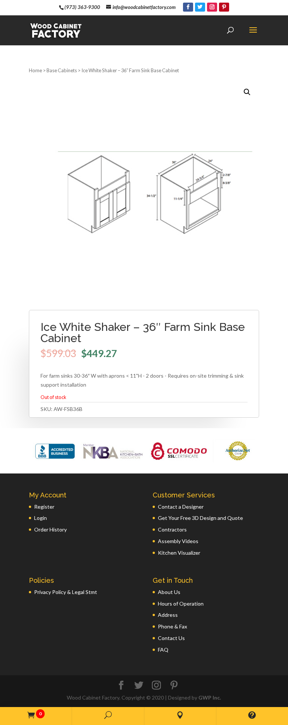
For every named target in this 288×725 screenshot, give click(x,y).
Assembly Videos (178, 541)
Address (168, 615)
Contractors (172, 529)
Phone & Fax (172, 626)
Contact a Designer (181, 506)
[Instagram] (212, 7)
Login (40, 518)
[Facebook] (188, 7)
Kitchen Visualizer (179, 552)
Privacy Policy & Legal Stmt (65, 592)
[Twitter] (200, 7)
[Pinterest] (224, 7)
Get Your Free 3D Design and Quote (200, 518)
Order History (50, 529)
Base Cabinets (61, 70)
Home (35, 70)
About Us (169, 592)
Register (44, 506)
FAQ (163, 649)
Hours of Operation (181, 603)
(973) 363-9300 (82, 7)
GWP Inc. (209, 697)
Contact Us (171, 638)
